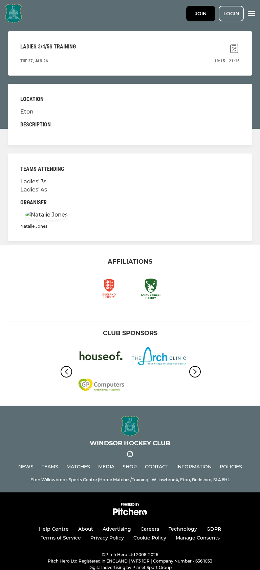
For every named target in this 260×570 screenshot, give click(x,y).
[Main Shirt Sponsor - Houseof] (101, 357)
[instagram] (130, 455)
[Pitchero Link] (130, 513)
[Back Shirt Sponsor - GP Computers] (101, 386)
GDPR (214, 529)
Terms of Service (61, 538)
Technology (183, 529)
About (85, 529)
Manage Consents (198, 538)
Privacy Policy (107, 538)
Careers (149, 529)
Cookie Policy (149, 538)
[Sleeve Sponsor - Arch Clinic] (159, 357)
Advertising (117, 529)
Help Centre (54, 529)
